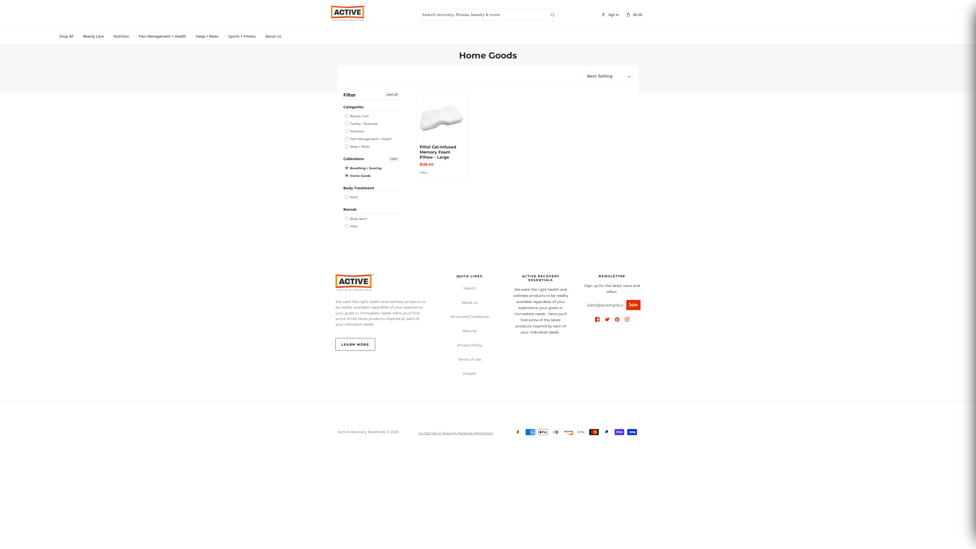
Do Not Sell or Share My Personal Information (456, 433)
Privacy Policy (469, 345)
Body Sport (358, 219)
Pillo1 (353, 226)
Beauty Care (93, 36)
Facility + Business (363, 124)
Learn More (355, 344)
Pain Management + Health (162, 36)
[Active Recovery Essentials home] (348, 15)
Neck (353, 197)
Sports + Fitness (242, 36)
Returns (470, 331)
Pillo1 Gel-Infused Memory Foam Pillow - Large (438, 152)
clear (394, 159)
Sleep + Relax (207, 36)
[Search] (552, 14)
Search (469, 288)
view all (392, 94)
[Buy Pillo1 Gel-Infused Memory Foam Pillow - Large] (442, 117)
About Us (273, 36)
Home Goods (360, 176)
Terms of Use (469, 359)
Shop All (66, 36)
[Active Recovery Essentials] (355, 284)
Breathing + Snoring (365, 168)
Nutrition (121, 36)
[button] (597, 320)
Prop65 (469, 373)
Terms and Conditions (469, 316)
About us (470, 302)
